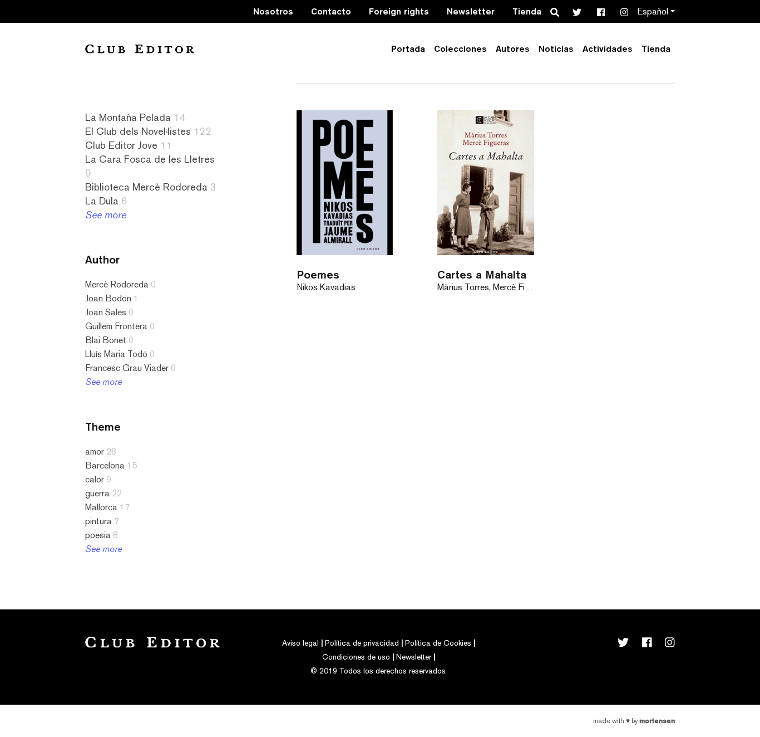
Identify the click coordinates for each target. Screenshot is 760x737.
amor (94, 451)
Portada (408, 48)
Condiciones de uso (356, 656)
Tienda (526, 11)
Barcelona (105, 465)
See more (105, 215)
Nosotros (273, 11)
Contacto (331, 11)
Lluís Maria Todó (116, 354)
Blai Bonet (105, 340)
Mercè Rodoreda (117, 284)
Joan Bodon (108, 298)
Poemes (318, 274)
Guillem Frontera (116, 326)
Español (652, 11)
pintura (98, 521)
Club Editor (139, 48)
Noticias (556, 48)
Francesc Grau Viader (127, 368)
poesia (98, 535)
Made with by (634, 721)
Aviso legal (300, 642)
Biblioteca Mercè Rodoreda (146, 187)
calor (94, 479)
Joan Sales (105, 312)
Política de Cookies (438, 642)
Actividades (608, 48)
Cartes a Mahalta (481, 274)
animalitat (41, 615)
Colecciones (460, 48)
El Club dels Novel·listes (138, 131)
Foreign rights (399, 11)
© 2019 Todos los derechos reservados (378, 670)
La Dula (102, 201)
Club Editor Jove (121, 145)
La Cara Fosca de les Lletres (150, 159)
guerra (97, 493)
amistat (36, 559)
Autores (513, 48)
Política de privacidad (362, 642)
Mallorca (101, 507)
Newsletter (471, 11)
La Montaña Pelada (128, 117)
